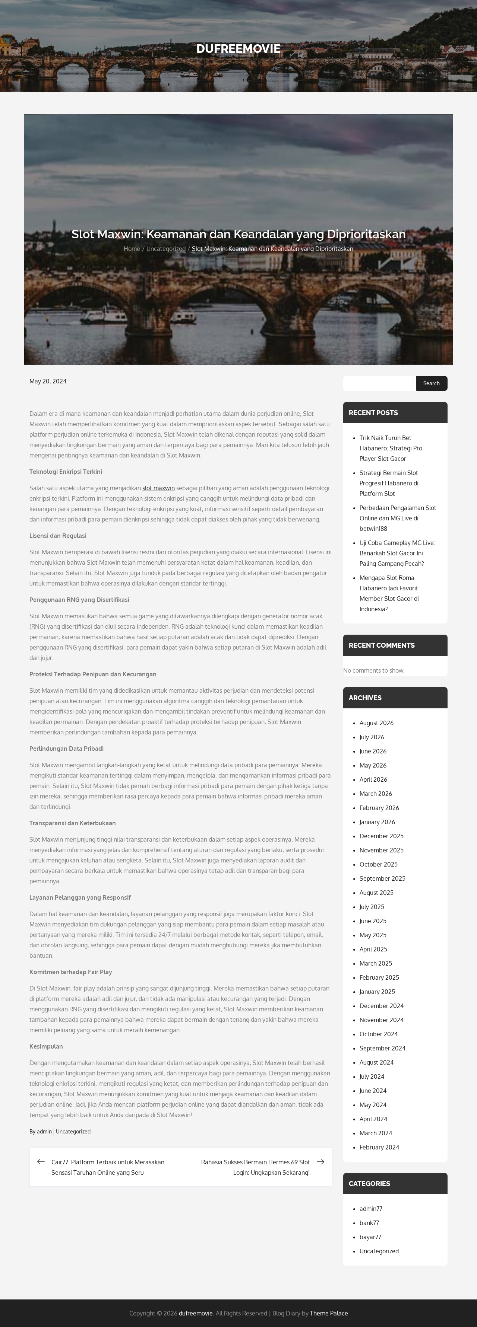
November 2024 (382, 1020)
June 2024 (373, 1090)
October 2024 (379, 1034)
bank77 (369, 1222)
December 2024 (382, 1005)
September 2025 (382, 878)
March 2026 (376, 793)
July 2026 (372, 737)
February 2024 (379, 1147)
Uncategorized (73, 1131)
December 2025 (382, 836)
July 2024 (372, 1076)
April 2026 (373, 779)
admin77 (371, 1208)
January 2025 (377, 991)
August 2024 (377, 1062)
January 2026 (377, 822)
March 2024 (376, 1133)
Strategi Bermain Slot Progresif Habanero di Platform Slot (389, 483)
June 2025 (373, 921)
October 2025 (379, 864)
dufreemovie (238, 48)
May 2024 (373, 1105)
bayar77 (370, 1237)
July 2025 (372, 906)
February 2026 (379, 807)
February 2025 (379, 977)
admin (44, 1131)
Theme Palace (329, 1313)
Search (431, 383)
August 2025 (377, 892)
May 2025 (373, 935)
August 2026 (377, 723)
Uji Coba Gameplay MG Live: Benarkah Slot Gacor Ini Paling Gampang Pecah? (397, 553)
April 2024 (373, 1119)
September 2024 (382, 1048)
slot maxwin (158, 488)
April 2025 (373, 949)
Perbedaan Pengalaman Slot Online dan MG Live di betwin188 (398, 518)
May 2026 (373, 765)
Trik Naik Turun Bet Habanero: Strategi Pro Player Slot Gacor (391, 448)
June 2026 (373, 751)
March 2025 (376, 963)
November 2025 (382, 850)
